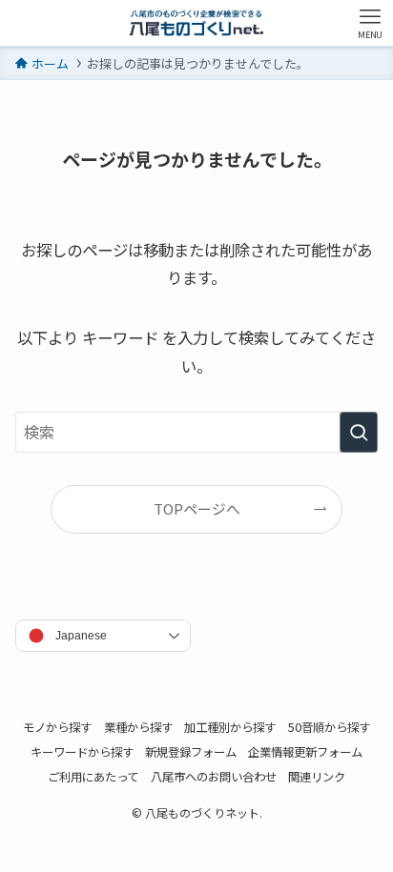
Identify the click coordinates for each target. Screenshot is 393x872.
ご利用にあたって (93, 776)
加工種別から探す (230, 727)
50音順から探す (329, 727)
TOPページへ (197, 508)
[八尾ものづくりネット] (196, 23)
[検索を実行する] (359, 432)
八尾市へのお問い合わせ (214, 776)
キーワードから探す (82, 751)
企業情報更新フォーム (305, 751)
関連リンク (316, 776)
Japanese (81, 635)
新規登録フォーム (191, 751)
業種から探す (138, 727)
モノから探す (57, 727)
